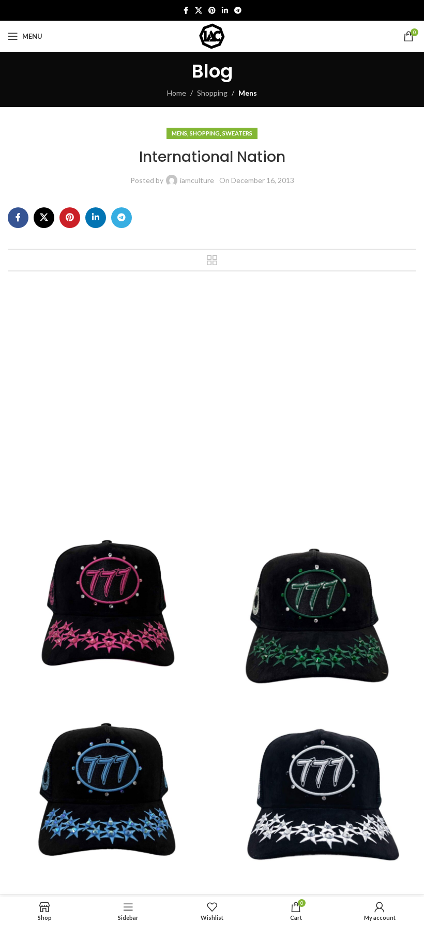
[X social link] (198, 11)
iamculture (197, 180)
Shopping (212, 92)
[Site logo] (212, 35)
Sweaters (237, 133)
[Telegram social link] (238, 11)
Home (176, 92)
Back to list (212, 260)
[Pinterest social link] (212, 11)
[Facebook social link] (185, 11)
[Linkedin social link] (225, 11)
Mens (247, 92)
